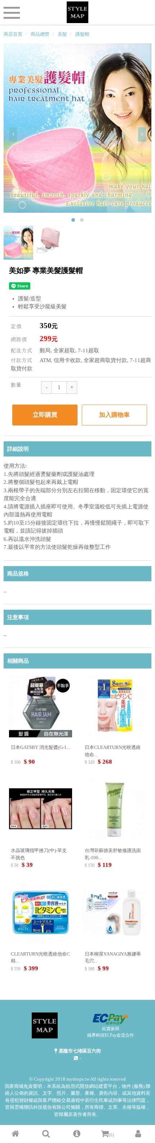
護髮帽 (82, 34)
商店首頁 (13, 34)
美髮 (62, 34)
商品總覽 (40, 34)
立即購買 (45, 414)
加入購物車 (114, 414)
